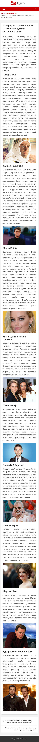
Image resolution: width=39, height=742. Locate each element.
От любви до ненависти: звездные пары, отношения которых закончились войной (18, 721)
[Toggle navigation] (3, 9)
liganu (21, 3)
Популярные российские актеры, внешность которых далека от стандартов (19, 729)
